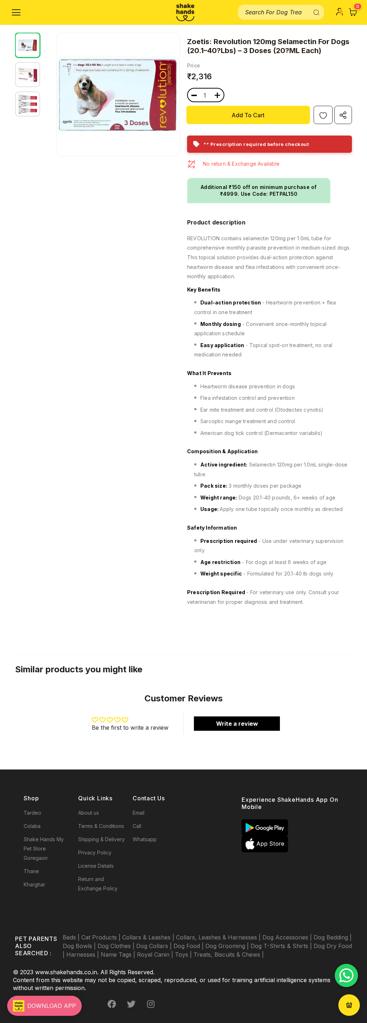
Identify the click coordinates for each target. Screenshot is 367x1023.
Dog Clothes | (116, 945)
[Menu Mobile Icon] (16, 12)
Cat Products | (101, 937)
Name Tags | (119, 954)
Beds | (72, 937)
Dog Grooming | (228, 945)
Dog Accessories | (288, 937)
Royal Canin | (156, 954)
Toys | (184, 954)
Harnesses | (83, 954)
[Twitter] (131, 1004)
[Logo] (185, 12)
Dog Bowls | (80, 945)
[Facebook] (111, 1004)
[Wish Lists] (323, 115)
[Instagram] (150, 1004)
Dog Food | (189, 945)
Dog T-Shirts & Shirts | (282, 945)
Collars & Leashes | (149, 937)
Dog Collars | (154, 945)
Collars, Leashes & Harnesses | (219, 937)
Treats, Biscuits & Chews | (229, 954)
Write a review (237, 723)
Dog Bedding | (333, 937)
